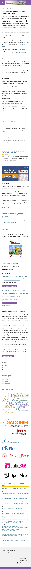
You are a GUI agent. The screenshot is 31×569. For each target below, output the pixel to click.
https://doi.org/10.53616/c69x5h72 (12, 280)
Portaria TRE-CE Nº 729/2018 (19, 52)
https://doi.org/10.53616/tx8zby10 (11, 266)
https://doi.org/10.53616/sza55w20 (12, 296)
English (5, 365)
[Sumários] (11, 443)
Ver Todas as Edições (7, 305)
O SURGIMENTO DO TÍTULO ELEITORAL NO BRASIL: (15, 277)
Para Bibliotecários (6, 383)
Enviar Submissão (8, 356)
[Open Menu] (2, 2)
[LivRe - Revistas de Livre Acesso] (8, 451)
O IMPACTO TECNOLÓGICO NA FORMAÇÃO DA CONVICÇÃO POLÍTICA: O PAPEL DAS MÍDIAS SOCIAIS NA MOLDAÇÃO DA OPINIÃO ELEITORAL (15, 503)
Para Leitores (5, 379)
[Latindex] (19, 434)
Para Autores (5, 381)
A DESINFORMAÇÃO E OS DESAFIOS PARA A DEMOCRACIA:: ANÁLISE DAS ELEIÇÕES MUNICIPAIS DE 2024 (15, 515)
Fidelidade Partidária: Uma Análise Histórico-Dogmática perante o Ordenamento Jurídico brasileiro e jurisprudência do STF (15, 536)
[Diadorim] (15, 427)
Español (5, 367)
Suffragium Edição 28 (10, 286)
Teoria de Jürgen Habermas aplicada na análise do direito (15, 493)
